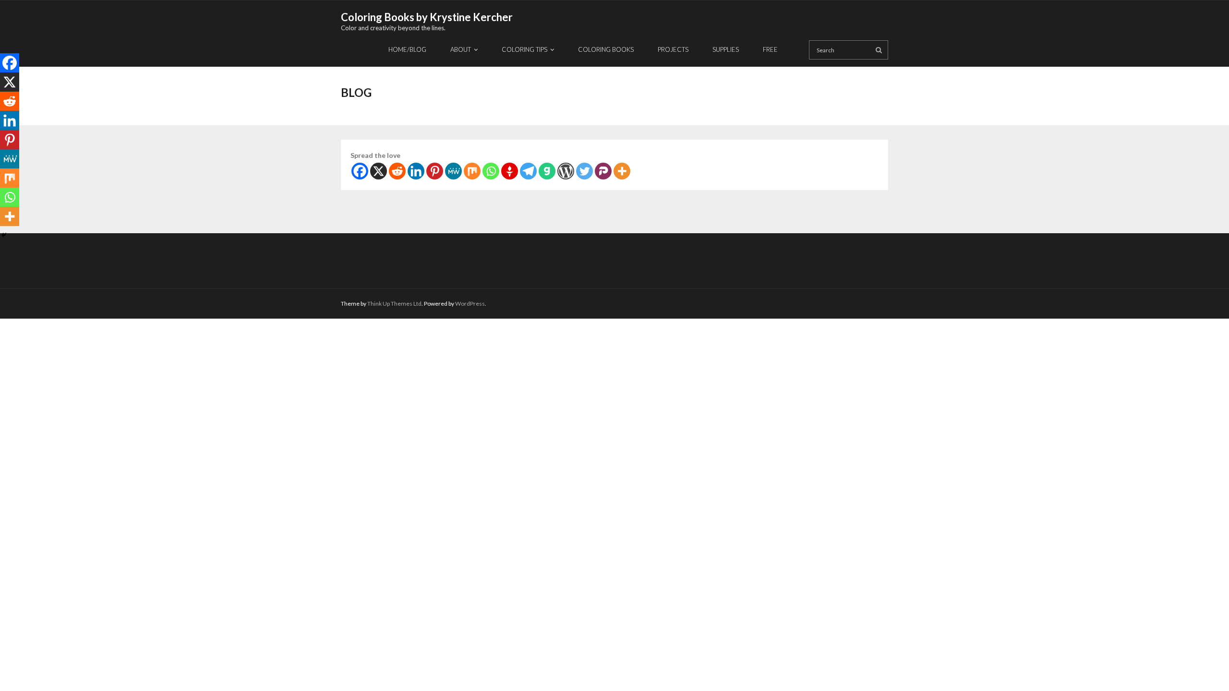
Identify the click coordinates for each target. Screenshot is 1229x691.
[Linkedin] (416, 171)
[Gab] (547, 171)
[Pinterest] (434, 171)
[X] (378, 171)
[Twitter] (584, 171)
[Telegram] (528, 171)
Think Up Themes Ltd (394, 303)
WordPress (470, 303)
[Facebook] (359, 171)
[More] (622, 171)
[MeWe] (453, 171)
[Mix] (472, 171)
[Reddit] (397, 171)
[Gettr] (509, 171)
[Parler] (603, 171)
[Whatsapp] (490, 171)
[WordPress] (565, 171)
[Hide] (4, 235)
